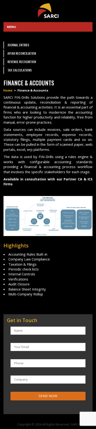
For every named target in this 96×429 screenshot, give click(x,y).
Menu (11, 27)
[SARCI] (48, 10)
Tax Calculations (19, 70)
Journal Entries (18, 44)
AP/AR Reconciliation (21, 53)
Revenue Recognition (21, 61)
